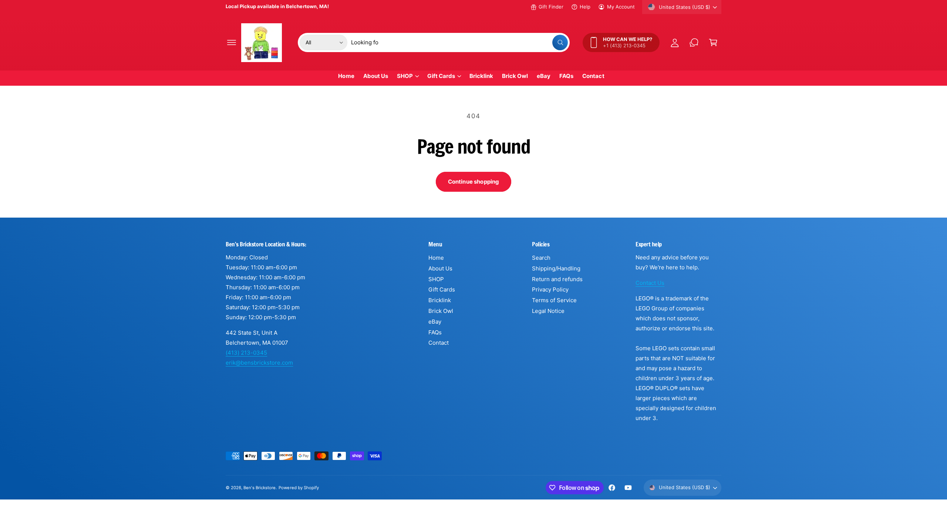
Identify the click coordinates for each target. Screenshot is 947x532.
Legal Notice (548, 310)
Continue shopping (473, 181)
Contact (438, 342)
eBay (434, 321)
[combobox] (459, 42)
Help (585, 7)
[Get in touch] (694, 42)
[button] (231, 42)
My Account (621, 7)
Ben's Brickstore (259, 487)
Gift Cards (441, 75)
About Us (440, 268)
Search (541, 257)
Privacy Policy (550, 289)
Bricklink (439, 300)
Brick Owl (440, 310)
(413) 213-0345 (246, 352)
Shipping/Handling (556, 268)
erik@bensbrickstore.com (259, 362)
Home (436, 257)
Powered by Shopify (299, 487)
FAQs (435, 332)
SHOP (405, 75)
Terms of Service (554, 300)
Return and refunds (557, 279)
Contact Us (650, 282)
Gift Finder (551, 7)
